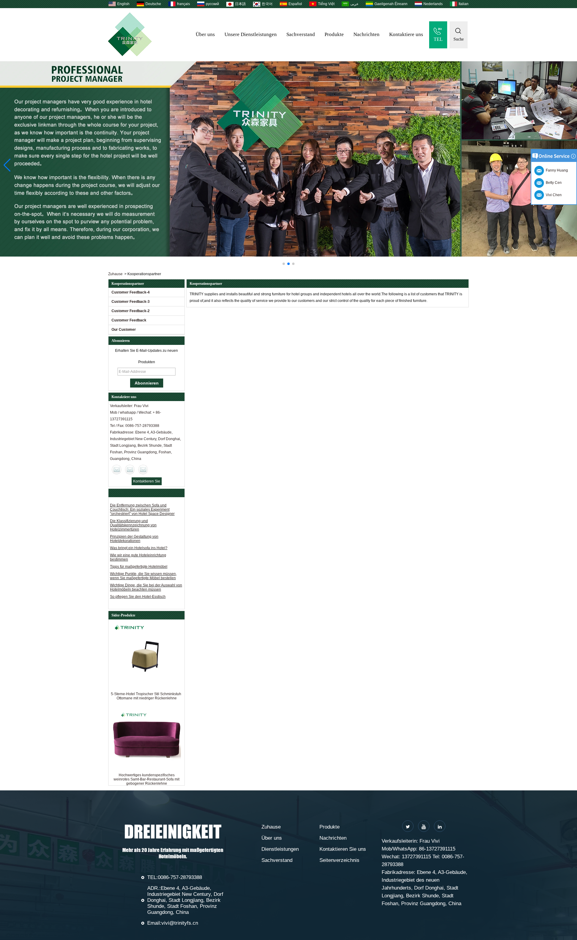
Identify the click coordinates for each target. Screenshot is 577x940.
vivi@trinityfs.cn (179, 923)
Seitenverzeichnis (339, 860)
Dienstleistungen (280, 849)
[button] (283, 264)
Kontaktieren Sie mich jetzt (146, 482)
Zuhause (115, 274)
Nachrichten (366, 34)
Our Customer (123, 329)
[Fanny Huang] (143, 469)
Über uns (205, 34)
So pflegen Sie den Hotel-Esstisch (138, 597)
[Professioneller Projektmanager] (288, 159)
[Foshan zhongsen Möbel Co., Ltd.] (130, 55)
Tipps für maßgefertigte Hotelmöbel (138, 566)
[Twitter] (408, 826)
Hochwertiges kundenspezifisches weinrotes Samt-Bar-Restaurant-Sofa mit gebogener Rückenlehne (146, 779)
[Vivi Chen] (116, 469)
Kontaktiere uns (406, 34)
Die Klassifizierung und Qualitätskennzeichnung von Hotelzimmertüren (133, 525)
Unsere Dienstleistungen (250, 34)
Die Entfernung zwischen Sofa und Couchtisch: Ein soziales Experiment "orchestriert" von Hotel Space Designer (142, 509)
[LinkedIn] (439, 826)
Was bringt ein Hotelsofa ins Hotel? (138, 548)
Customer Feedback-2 (130, 311)
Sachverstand (300, 34)
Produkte (334, 34)
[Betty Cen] (130, 469)
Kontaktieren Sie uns (342, 849)
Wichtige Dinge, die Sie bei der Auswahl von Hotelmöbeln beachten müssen (146, 587)
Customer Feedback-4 (130, 292)
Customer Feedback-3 (130, 302)
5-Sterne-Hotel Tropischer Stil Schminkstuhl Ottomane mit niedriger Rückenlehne (146, 696)
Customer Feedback (128, 320)
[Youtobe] (423, 826)
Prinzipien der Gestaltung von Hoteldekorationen (134, 538)
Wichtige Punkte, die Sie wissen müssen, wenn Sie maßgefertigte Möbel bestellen (143, 576)
